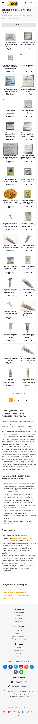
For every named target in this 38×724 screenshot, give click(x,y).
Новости (19, 615)
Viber (16, 672)
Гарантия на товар (19, 639)
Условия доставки (19, 636)
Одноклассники (26, 667)
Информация (19, 626)
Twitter (16, 667)
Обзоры (19, 656)
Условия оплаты (19, 633)
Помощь (19, 630)
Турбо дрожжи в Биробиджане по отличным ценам (16, 597)
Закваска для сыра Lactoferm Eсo (15, 590)
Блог (19, 648)
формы (14, 538)
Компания (19, 609)
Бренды (19, 653)
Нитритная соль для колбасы (14, 593)
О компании (19, 613)
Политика (19, 621)
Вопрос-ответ (19, 651)
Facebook (10, 667)
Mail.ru (32, 667)
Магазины (19, 618)
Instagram (21, 667)
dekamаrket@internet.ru (21, 686)
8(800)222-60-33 (21, 682)
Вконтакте (5, 667)
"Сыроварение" (17, 484)
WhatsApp (21, 672)
